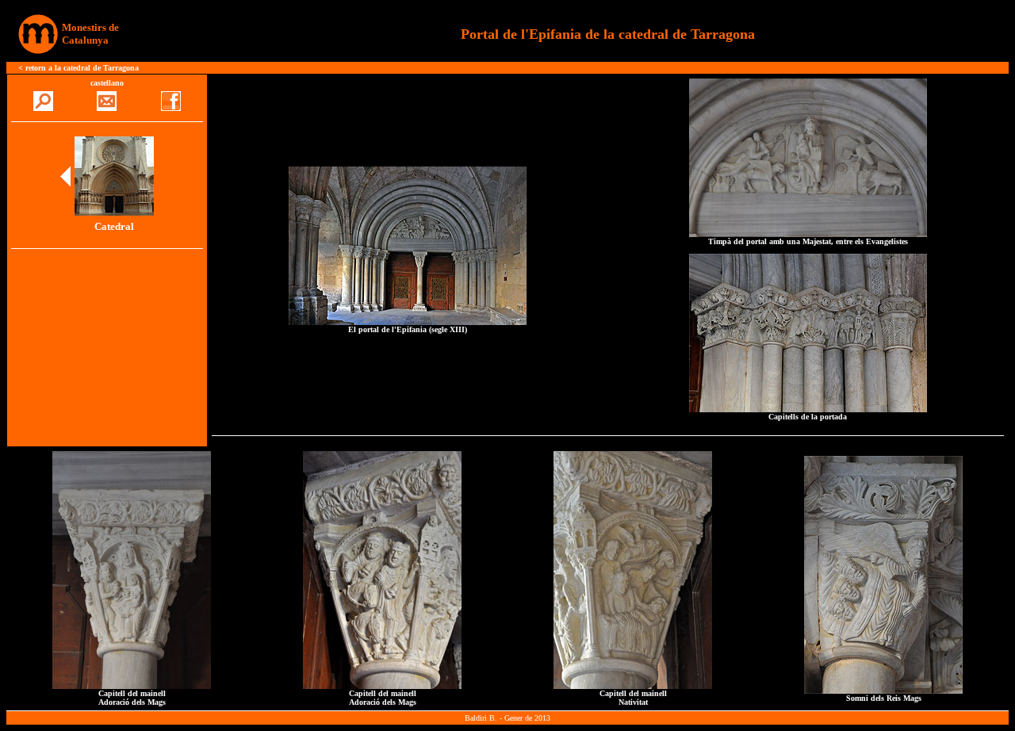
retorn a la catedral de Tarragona (82, 67)
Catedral (114, 226)
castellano (107, 82)
